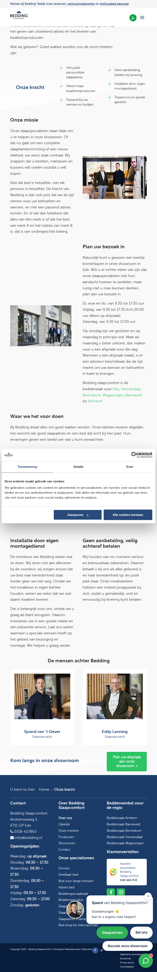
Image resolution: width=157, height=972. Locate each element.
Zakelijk (64, 824)
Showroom (66, 843)
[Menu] (142, 17)
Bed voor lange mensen (75, 881)
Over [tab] (129, 466)
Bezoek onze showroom (127, 946)
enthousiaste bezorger (114, 3)
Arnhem (94, 401)
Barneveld (134, 395)
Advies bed (66, 887)
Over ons (65, 818)
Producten (66, 837)
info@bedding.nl (28, 838)
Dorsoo (64, 868)
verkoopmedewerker (81, 3)
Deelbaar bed (68, 875)
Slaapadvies (112, 933)
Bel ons (141, 932)
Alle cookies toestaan (128, 514)
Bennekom (92, 395)
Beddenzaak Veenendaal (124, 837)
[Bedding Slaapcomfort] (19, 17)
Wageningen (113, 395)
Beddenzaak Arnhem (122, 818)
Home (44, 789)
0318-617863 (24, 831)
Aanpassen (75, 514)
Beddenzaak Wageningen (125, 843)
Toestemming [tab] (27, 466)
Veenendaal (130, 389)
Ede (116, 389)
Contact (64, 849)
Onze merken (68, 831)
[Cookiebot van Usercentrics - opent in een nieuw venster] (134, 455)
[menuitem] (142, 17)
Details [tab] (79, 466)
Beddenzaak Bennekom (124, 831)
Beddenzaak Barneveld (123, 824)
